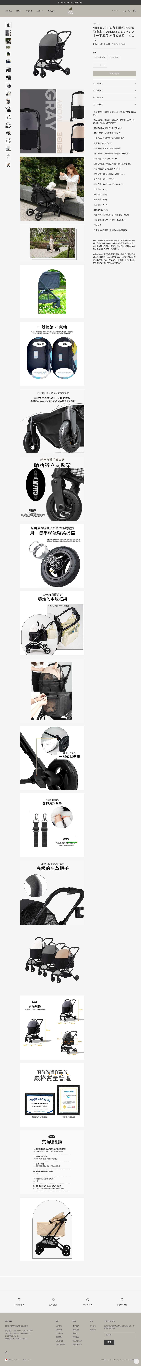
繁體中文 (115, 11)
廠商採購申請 (77, 1341)
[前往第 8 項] (8, 77)
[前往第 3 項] (8, 41)
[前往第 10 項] (8, 93)
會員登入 (76, 1333)
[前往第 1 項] (8, 25)
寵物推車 (29, 11)
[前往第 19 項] (8, 165)
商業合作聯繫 (60, 1345)
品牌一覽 (40, 11)
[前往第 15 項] (8, 133)
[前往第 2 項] (8, 33)
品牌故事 (59, 1326)
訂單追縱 (76, 1337)
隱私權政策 (59, 1341)
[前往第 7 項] (8, 69)
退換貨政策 (59, 1333)
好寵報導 (93, 1330)
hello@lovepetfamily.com (21, 1333)
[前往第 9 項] (8, 85)
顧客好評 (93, 1326)
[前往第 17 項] (8, 149)
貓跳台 (18, 11)
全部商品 (8, 11)
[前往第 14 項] (8, 125)
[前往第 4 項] (8, 48)
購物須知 (59, 1330)
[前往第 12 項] (8, 109)
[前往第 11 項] (8, 101)
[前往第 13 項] (8, 117)
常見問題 (76, 1326)
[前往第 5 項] (8, 54)
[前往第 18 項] (8, 157)
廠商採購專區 (77, 1345)
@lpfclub (16, 1336)
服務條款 (59, 1337)
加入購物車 (114, 74)
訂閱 (109, 1342)
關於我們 (51, 11)
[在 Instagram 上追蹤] (6, 1352)
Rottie (96, 23)
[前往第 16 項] (8, 141)
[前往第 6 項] (8, 61)
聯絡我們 (76, 1330)
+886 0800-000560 (20, 1331)
